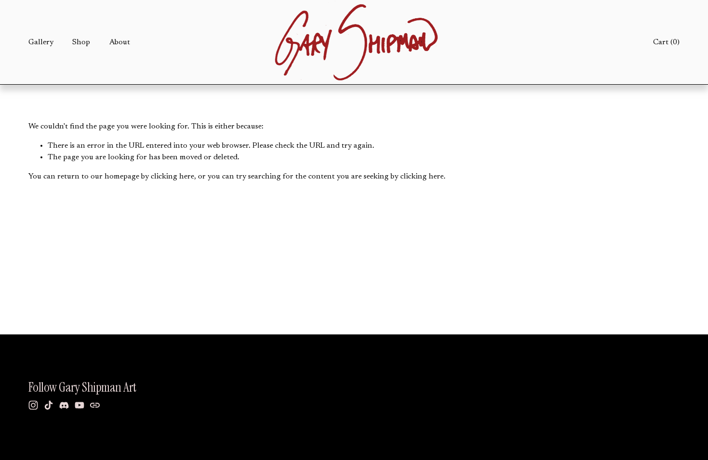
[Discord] (64, 405)
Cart (666, 42)
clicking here (172, 176)
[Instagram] (33, 405)
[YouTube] (79, 405)
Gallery (40, 42)
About (119, 42)
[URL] (95, 405)
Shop (81, 42)
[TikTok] (48, 405)
